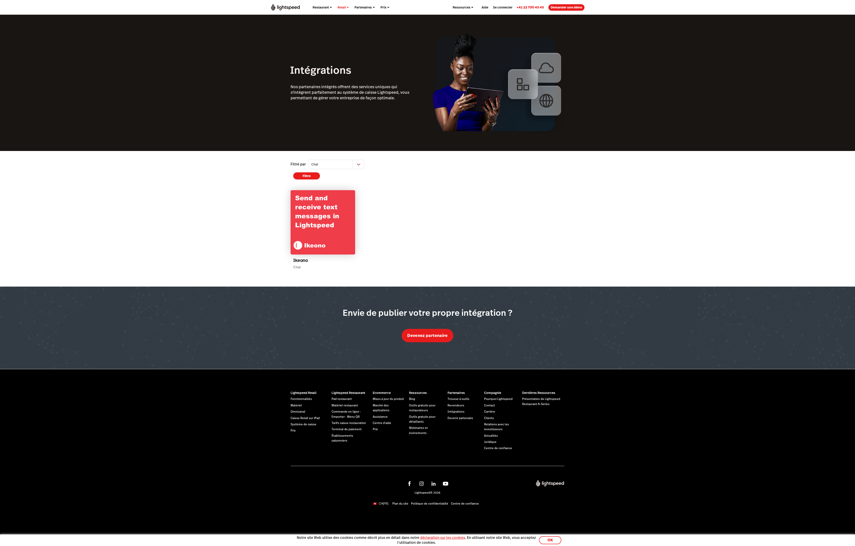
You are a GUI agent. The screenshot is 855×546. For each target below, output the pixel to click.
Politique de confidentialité (429, 504)
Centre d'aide (382, 423)
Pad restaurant (342, 399)
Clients (489, 418)
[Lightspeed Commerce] (285, 7)
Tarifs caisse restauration (349, 423)
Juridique (490, 442)
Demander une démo (566, 7)
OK (550, 540)
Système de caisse (303, 424)
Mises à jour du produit (388, 399)
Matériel (296, 405)
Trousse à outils (458, 399)
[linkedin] (433, 483)
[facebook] (409, 483)
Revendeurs (456, 405)
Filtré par (298, 164)
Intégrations (456, 412)
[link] (530, 7)
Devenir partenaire (460, 418)
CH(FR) (383, 503)
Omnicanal (298, 412)
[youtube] (445, 483)
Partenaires (456, 393)
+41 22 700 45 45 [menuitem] (530, 7)
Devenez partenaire (427, 335)
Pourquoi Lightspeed (498, 399)
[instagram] (421, 483)
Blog (412, 399)
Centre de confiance (498, 448)
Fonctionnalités (301, 399)
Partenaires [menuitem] (363, 7)
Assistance (380, 417)
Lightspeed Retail (303, 393)
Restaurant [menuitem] (321, 7)
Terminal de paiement (347, 429)
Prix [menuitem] (384, 7)
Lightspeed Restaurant (348, 393)
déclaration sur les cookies (442, 537)
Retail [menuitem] (342, 7)
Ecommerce (382, 393)
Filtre (307, 176)
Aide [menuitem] (485, 7)
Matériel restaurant (345, 405)
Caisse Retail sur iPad (305, 418)
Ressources (418, 393)
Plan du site (400, 504)
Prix (293, 431)
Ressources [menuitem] (461, 7)
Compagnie (492, 393)
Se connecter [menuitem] (503, 7)
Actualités (491, 436)
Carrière (489, 412)
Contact (489, 405)
